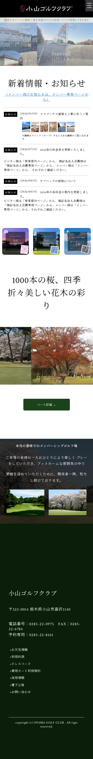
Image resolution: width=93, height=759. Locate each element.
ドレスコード (21, 664)
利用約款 (17, 657)
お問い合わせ (21, 692)
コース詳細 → (46, 405)
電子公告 (17, 685)
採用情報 (17, 678)
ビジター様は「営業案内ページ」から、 (31, 161)
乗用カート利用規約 (26, 671)
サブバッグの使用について (58, 181)
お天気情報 (19, 650)
